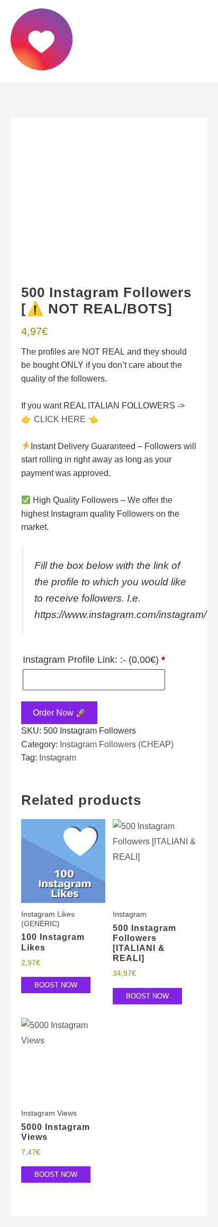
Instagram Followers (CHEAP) (117, 744)
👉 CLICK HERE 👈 (59, 419)
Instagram (57, 757)
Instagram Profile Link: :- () (94, 659)
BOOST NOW (55, 985)
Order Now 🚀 (59, 712)
